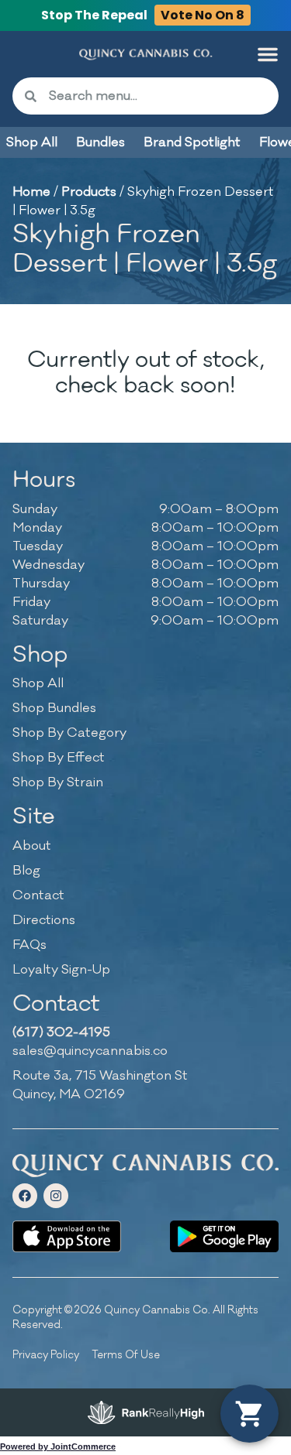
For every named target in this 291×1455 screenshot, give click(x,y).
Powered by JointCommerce (58, 1446)
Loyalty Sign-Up (61, 969)
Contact (38, 895)
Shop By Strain (57, 782)
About (31, 845)
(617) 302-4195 (61, 1032)
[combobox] (157, 96)
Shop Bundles (54, 708)
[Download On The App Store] (66, 1236)
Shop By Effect (58, 757)
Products (88, 191)
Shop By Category (69, 732)
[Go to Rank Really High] (146, 1412)
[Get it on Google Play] (224, 1236)
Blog (26, 870)
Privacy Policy (45, 1354)
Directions (43, 920)
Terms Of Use (126, 1354)
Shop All (38, 683)
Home (31, 191)
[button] (268, 54)
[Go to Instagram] (55, 1195)
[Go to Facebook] (24, 1195)
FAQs (29, 944)
